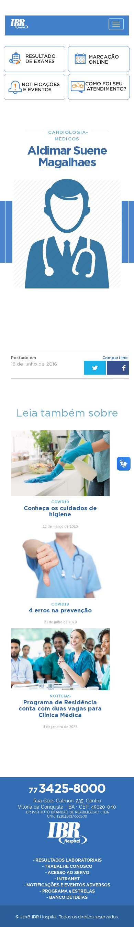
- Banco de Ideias (67, 897)
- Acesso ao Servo (67, 872)
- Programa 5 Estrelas (67, 891)
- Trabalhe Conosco (67, 866)
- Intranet (67, 878)
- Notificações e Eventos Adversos (67, 884)
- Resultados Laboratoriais (67, 860)
